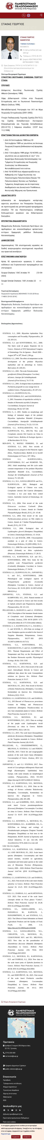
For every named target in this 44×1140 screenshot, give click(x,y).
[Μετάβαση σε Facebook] (4, 1109)
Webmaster (7, 1097)
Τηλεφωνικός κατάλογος (12, 1083)
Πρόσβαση (6, 1080)
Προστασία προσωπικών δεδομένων (16, 1118)
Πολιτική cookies (9, 1122)
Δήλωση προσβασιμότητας (13, 1114)
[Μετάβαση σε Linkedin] (20, 1109)
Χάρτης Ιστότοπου (10, 1093)
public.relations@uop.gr (13, 1069)
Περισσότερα (5, 1134)
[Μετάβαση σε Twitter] (8, 1109)
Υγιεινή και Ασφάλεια (11, 1090)
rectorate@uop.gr (11, 1056)
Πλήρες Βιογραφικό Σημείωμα (14, 1002)
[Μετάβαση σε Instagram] (16, 1109)
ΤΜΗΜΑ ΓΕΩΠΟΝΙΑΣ (27, 44)
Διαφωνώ (27, 1137)
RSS (4, 1100)
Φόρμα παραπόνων (10, 1087)
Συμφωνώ (16, 1137)
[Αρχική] (22, 6)
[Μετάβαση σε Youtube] (12, 1109)
